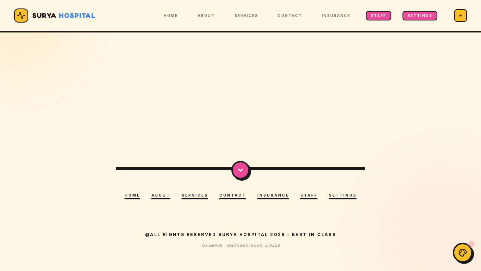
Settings (419, 15)
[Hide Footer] (240, 170)
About (206, 15)
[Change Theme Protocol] (463, 253)
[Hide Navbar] (460, 15)
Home (171, 15)
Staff (378, 15)
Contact (290, 15)
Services (246, 15)
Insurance (336, 15)
